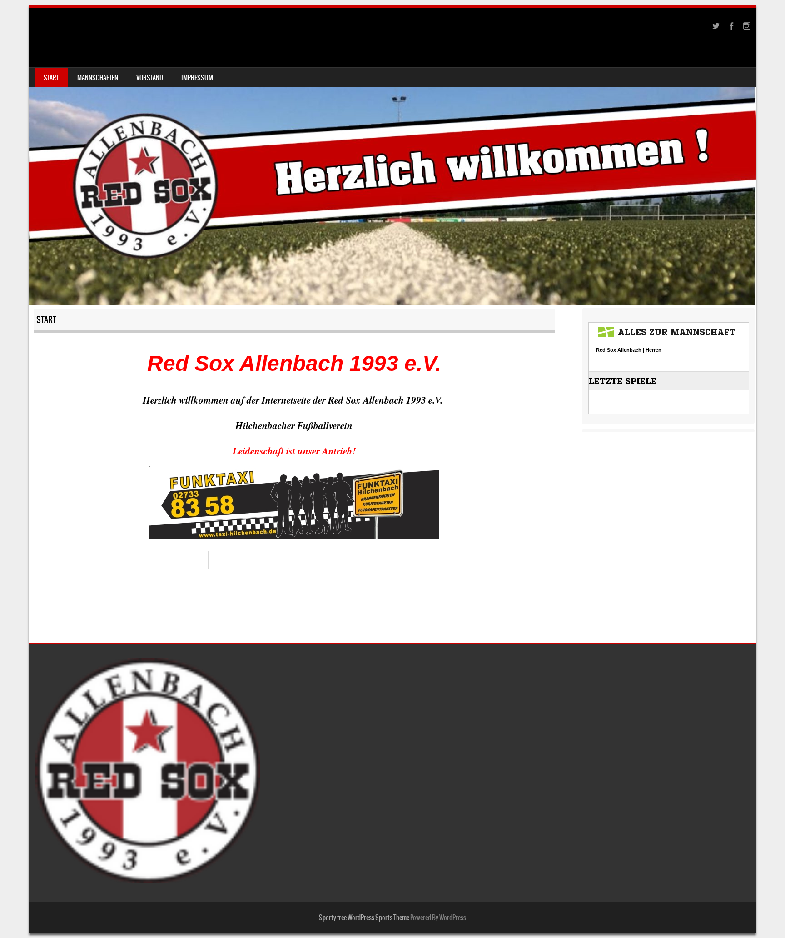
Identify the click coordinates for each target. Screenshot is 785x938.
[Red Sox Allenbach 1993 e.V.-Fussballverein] (392, 156)
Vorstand (149, 78)
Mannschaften (97, 78)
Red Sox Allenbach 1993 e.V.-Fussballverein (163, 30)
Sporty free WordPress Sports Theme (364, 918)
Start (51, 78)
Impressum (197, 78)
